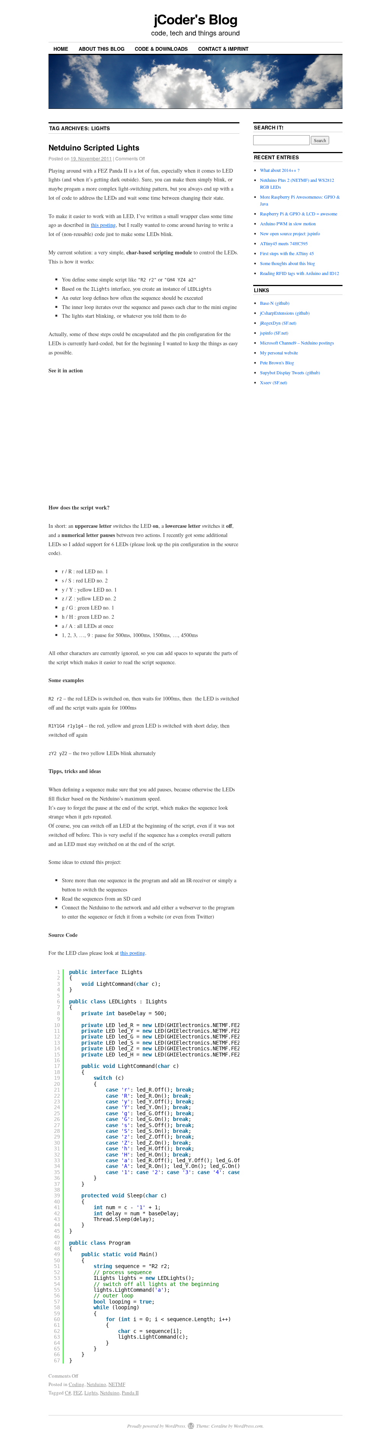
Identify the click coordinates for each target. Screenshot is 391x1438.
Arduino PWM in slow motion (288, 223)
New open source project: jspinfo (290, 233)
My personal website (279, 352)
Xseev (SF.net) (273, 382)
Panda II (130, 1392)
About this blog (101, 48)
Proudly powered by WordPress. (156, 1426)
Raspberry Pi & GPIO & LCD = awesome (298, 213)
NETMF (116, 1384)
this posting (103, 224)
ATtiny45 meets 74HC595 (284, 243)
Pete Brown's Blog (277, 362)
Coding (76, 1384)
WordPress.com (248, 1426)
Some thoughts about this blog (287, 263)
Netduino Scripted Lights (93, 147)
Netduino (96, 1384)
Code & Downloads (161, 48)
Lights (91, 1392)
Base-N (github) (274, 303)
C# (68, 1392)
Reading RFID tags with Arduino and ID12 (299, 273)
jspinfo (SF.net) (274, 333)
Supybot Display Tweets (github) (290, 372)
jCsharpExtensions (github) (285, 313)
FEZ (77, 1392)
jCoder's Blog (196, 19)
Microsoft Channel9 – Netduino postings (297, 343)
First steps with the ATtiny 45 (287, 253)
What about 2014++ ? (279, 170)
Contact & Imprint (223, 48)
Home (60, 48)
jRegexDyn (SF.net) (278, 323)
